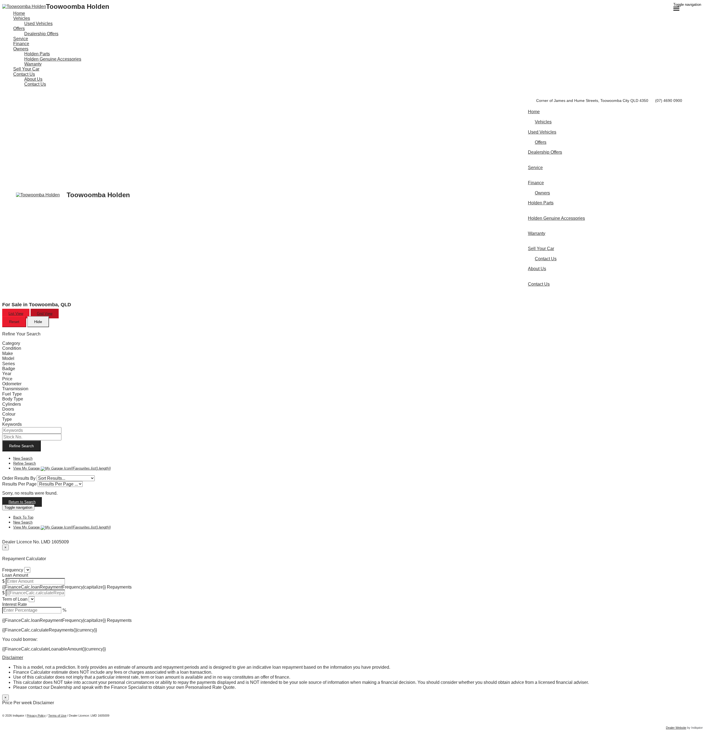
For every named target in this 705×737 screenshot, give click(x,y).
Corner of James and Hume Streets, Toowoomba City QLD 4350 (592, 100)
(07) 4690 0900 (668, 100)
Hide (38, 321)
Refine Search (21, 446)
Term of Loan (15, 599)
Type (7, 419)
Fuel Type (12, 394)
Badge (8, 368)
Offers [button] (19, 28)
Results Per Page (19, 484)
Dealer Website (676, 727)
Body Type (12, 399)
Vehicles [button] (21, 18)
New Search (22, 458)
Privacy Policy (36, 715)
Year (6, 373)
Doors (8, 409)
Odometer (11, 383)
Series (8, 363)
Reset (14, 321)
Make (7, 353)
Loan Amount (15, 575)
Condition (11, 348)
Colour (8, 414)
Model (8, 358)
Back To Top (23, 517)
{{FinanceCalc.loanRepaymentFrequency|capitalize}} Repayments (67, 587)
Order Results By (19, 478)
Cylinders (11, 404)
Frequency (12, 570)
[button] (352, 657)
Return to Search (22, 502)
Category (11, 343)
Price (7, 378)
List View (16, 313)
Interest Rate (14, 604)
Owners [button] (20, 49)
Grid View (44, 313)
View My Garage (62, 468)
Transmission (15, 388)
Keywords (12, 424)
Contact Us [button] (24, 74)
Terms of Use (57, 715)
